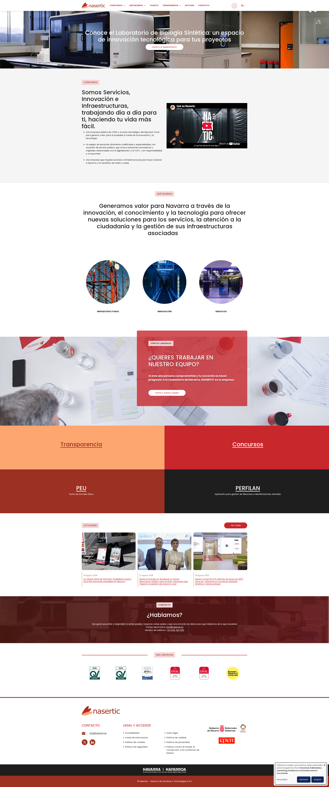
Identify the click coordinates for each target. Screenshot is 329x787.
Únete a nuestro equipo (167, 392)
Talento (154, 5)
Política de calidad (176, 737)
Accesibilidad (132, 733)
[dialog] (300, 773)
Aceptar (317, 779)
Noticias (189, 5)
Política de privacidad (178, 742)
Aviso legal (172, 733)
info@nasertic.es (98, 733)
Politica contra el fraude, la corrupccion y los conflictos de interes (182, 749)
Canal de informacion (136, 737)
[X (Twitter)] (85, 742)
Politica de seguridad (136, 746)
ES (242, 5)
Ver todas (236, 525)
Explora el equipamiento (164, 46)
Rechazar (304, 779)
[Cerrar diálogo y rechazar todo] (324, 764)
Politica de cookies (135, 742)
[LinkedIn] (92, 742)
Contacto (203, 5)
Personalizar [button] (282, 779)
